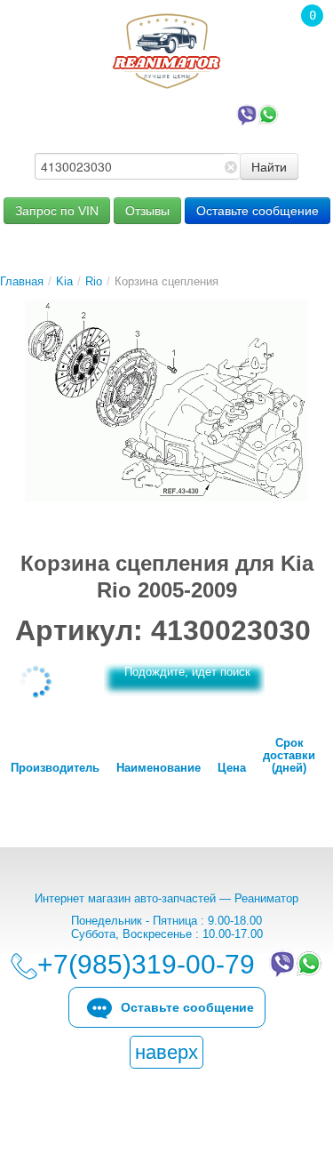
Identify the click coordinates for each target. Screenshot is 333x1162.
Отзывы (147, 211)
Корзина (302, 40)
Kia (64, 281)
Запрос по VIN (57, 211)
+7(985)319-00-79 (150, 113)
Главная (22, 281)
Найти (269, 166)
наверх (166, 1052)
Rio (93, 281)
